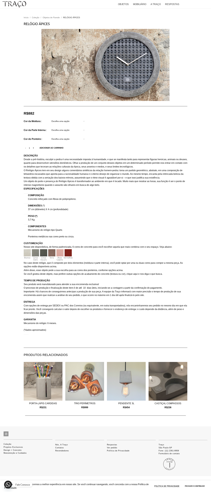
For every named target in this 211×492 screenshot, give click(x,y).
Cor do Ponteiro (32, 139)
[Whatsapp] (8, 484)
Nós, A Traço (61, 445)
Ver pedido (112, 448)
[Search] (183, 4)
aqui (132, 274)
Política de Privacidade (118, 451)
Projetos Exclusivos (13, 447)
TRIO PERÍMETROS (84, 403)
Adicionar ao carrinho (51, 148)
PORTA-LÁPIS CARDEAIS (43, 403)
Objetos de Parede (51, 17)
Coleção (36, 17)
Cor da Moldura (32, 121)
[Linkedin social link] (40, 340)
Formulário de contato (169, 453)
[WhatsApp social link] (44, 340)
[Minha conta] (190, 4)
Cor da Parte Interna (35, 130)
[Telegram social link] (48, 340)
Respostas (112, 445)
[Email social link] (33, 340)
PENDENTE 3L (126, 403)
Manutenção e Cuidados (15, 453)
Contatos (59, 448)
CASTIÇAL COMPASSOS (168, 403)
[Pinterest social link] (37, 340)
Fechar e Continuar (195, 486)
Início (26, 17)
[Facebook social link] (25, 340)
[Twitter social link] (29, 340)
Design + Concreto (13, 450)
